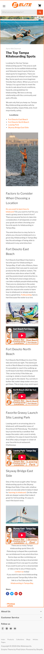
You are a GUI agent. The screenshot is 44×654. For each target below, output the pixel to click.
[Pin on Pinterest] (20, 593)
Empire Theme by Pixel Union (13, 649)
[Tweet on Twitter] (12, 593)
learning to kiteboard (17, 492)
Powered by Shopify (34, 649)
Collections (20, 639)
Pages (3, 642)
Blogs (28, 639)
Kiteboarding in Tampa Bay (22, 583)
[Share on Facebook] (7, 593)
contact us (19, 572)
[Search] (40, 12)
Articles (35, 639)
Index (3, 639)
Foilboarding (26, 295)
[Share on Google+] (16, 593)
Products (10, 639)
